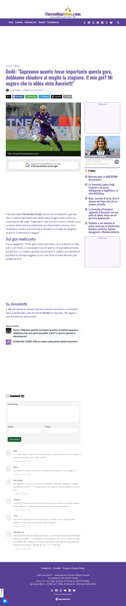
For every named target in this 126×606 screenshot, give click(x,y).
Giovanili (42, 22)
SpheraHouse (67, 594)
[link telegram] (102, 22)
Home (11, 22)
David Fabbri (15, 90)
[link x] (84, 22)
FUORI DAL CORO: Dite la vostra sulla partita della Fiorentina (45, 341)
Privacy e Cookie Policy (73, 568)
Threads (58, 97)
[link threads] (111, 22)
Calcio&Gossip (53, 22)
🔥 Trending (90, 170)
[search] (118, 22)
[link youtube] (98, 22)
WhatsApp (32, 97)
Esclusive (19, 22)
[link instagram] (93, 22)
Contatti (57, 568)
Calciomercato (30, 22)
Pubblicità (46, 568)
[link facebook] (89, 22)
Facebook (19, 97)
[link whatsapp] (106, 22)
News (17, 66)
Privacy (1, 594)
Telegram (45, 97)
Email (69, 97)
